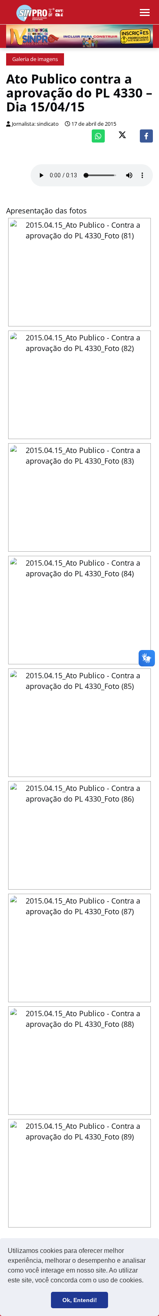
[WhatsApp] (98, 136)
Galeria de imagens (35, 59)
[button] (146, 1281)
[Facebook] (146, 136)
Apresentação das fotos (46, 210)
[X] (122, 135)
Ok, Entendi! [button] (79, 1300)
